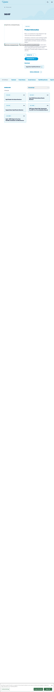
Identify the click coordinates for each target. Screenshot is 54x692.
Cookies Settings (5, 689)
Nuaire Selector (30, 58)
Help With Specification (43, 79)
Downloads (13, 79)
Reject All (48, 689)
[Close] (51, 685)
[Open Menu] (52, 2)
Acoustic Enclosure (32, 79)
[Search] (47, 2)
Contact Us (29, 55)
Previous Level (8, 7)
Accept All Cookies (38, 689)
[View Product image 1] (11, 44)
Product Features (22, 79)
